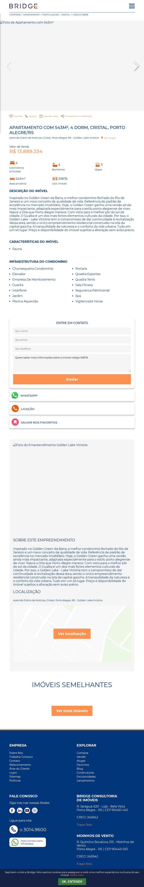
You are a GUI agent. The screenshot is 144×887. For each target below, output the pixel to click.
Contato (14, 761)
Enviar (72, 379)
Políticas (15, 780)
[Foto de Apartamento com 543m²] (72, 66)
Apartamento (31, 14)
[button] (135, 65)
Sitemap (14, 776)
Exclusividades (86, 776)
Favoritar (18, 116)
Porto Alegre (50, 14)
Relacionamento (20, 764)
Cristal (65, 14)
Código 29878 (80, 14)
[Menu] (132, 6)
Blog (80, 768)
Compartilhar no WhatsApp (78, 116)
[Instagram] (35, 811)
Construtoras (85, 772)
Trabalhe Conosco (21, 757)
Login (13, 772)
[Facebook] (12, 811)
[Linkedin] (19, 811)
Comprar (15, 14)
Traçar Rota (84, 824)
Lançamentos (85, 780)
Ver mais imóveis (72, 711)
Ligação (33, 116)
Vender (81, 757)
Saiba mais (77, 875)
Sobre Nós (16, 753)
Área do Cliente (19, 768)
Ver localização (72, 633)
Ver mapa (110, 137)
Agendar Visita (50, 116)
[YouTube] (27, 811)
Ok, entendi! (72, 881)
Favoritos (83, 764)
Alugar (81, 761)
